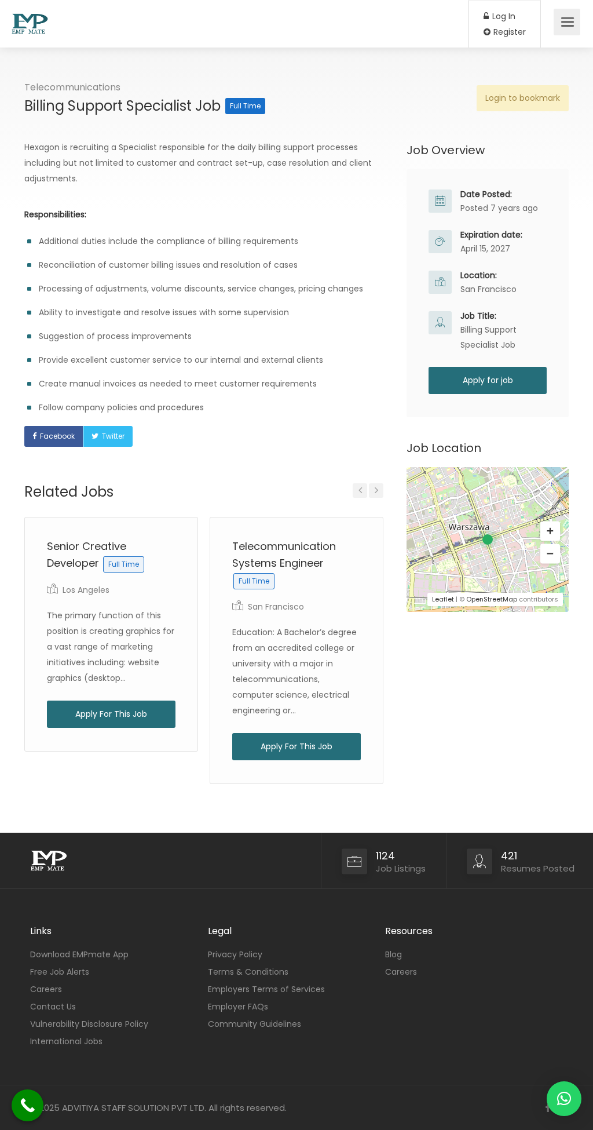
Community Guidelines (254, 1024)
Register (508, 32)
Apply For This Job (111, 714)
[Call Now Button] (27, 1105)
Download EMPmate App (79, 954)
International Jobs (66, 1041)
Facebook (57, 436)
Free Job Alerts (59, 972)
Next (376, 490)
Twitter (113, 436)
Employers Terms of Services (266, 989)
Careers (46, 989)
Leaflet (443, 599)
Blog (393, 954)
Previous (360, 490)
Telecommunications (72, 87)
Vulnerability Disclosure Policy (89, 1024)
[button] (550, 531)
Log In (502, 16)
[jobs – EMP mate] (30, 17)
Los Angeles (86, 590)
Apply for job (488, 380)
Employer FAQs (238, 1006)
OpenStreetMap (491, 599)
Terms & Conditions (248, 972)
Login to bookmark (522, 98)
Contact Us (53, 1006)
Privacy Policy (235, 954)
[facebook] (548, 1107)
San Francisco (276, 607)
